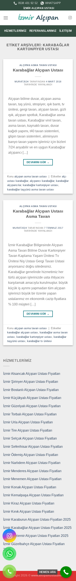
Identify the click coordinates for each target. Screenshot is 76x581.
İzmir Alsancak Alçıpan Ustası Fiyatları (31, 373)
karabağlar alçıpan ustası (22, 332)
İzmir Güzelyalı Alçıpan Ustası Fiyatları (32, 406)
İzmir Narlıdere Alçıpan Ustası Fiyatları (31, 463)
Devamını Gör (38, 162)
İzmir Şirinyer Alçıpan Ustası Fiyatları (30, 381)
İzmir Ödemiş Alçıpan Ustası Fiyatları (30, 455)
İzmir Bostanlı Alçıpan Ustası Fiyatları (31, 390)
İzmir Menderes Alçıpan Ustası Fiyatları (32, 471)
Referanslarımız (42, 30)
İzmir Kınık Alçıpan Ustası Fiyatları (28, 511)
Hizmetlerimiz (15, 30)
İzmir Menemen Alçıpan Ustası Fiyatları (32, 479)
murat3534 (22, 81)
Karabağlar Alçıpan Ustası (38, 70)
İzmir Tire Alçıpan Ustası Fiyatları (27, 430)
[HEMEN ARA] (66, 572)
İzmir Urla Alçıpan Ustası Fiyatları (28, 422)
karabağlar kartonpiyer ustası (40, 185)
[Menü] (5, 18)
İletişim (65, 30)
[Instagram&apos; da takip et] (70, 18)
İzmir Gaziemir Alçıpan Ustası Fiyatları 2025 (35, 535)
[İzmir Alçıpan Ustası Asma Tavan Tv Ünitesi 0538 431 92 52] (38, 18)
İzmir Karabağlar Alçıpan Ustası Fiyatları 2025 (37, 528)
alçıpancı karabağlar (42, 180)
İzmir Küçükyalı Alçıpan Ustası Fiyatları (32, 398)
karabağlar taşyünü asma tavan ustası (30, 189)
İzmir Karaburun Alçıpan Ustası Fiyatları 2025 (37, 519)
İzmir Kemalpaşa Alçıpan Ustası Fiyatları (33, 495)
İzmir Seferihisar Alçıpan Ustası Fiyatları (33, 446)
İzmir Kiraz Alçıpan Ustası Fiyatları (28, 503)
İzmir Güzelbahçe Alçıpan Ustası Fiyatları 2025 (34, 546)
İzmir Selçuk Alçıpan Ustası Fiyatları (30, 438)
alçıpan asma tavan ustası (38, 65)
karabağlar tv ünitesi (39, 341)
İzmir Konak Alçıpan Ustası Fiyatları (29, 487)
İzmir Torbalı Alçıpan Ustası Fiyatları (30, 414)
